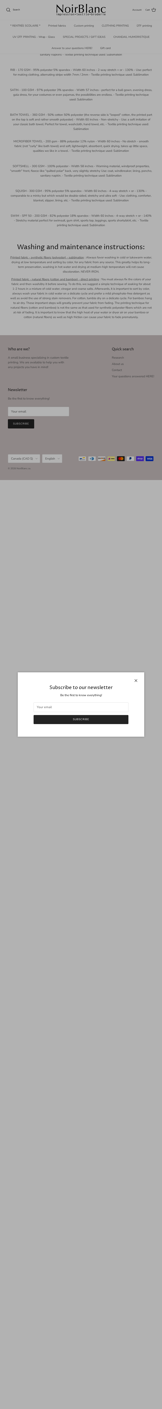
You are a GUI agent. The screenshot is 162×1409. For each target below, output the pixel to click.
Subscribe (81, 719)
